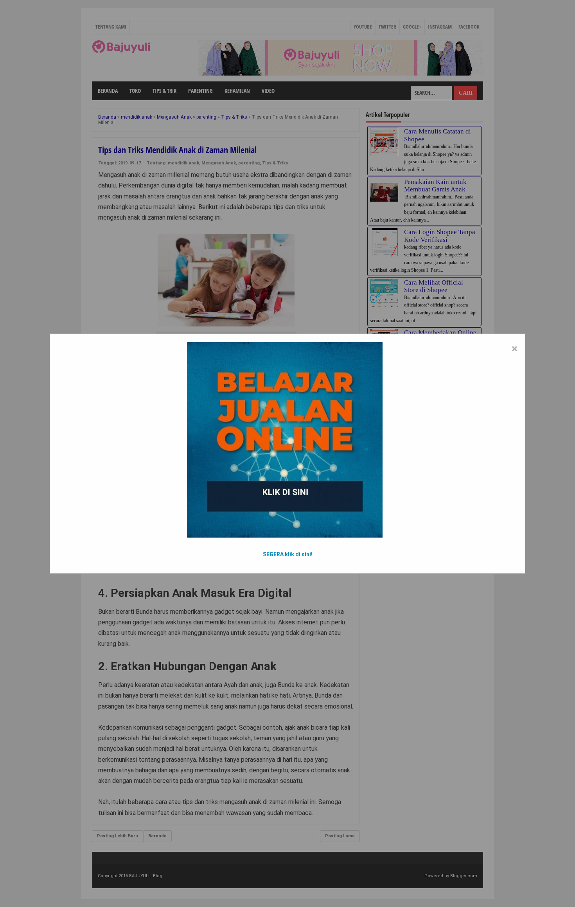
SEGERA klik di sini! (288, 554)
